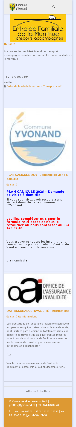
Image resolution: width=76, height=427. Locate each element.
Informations (29, 316)
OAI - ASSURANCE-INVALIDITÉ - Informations (38, 310)
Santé (11, 43)
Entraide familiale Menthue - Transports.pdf (34, 86)
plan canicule (17, 260)
